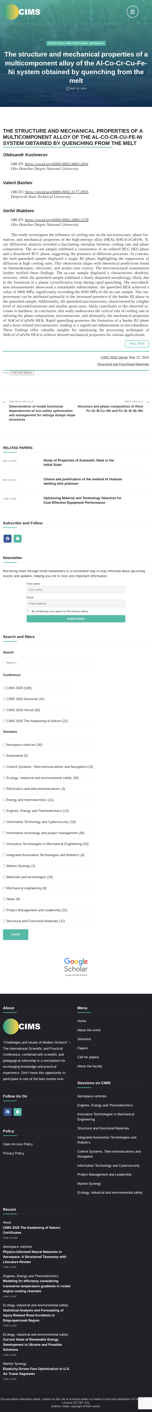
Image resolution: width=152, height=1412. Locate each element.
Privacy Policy (13, 1153)
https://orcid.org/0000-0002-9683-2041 (56, 164)
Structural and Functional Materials (76, 43)
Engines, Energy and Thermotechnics (105, 1105)
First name (33, 583)
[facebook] (7, 539)
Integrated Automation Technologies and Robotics (106, 1140)
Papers (82, 1048)
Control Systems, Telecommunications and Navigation (109, 1154)
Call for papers (88, 1057)
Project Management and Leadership (104, 1174)
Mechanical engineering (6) (26, 888)
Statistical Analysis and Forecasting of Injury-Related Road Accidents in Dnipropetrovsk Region (33, 1315)
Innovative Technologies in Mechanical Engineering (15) (47, 844)
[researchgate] (18, 539)
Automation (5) (17, 756)
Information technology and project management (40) (45, 833)
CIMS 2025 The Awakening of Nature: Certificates (32, 1230)
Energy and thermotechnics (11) (30, 800)
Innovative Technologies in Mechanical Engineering (105, 1116)
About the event (89, 1030)
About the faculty (89, 1066)
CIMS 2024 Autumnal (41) (25, 699)
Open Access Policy (18, 1144)
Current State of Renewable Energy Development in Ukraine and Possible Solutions (32, 1345)
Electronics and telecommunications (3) (35, 789)
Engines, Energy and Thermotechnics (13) (37, 811)
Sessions (84, 1039)
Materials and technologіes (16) (29, 877)
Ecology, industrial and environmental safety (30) (42, 778)
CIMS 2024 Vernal (114, 357)
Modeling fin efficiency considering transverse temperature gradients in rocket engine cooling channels (36, 1286)
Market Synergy (89, 1184)
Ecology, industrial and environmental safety (110, 1192)
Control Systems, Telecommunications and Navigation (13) (49, 767)
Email (30, 597)
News (7, 1222)
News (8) (13, 899)
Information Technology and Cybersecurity (108, 1165)
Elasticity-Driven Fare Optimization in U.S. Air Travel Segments (36, 1371)
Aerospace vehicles (91, 1096)
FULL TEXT (137, 343)
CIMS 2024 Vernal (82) (23, 710)
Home (81, 1021)
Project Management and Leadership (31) (36, 910)
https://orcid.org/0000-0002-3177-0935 (56, 192)
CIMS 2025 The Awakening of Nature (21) (37, 721)
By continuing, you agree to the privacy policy (60, 611)
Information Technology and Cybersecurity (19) (41, 822)
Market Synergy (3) (20, 866)
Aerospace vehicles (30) (24, 745)
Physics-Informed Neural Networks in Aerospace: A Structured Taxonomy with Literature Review (34, 1257)
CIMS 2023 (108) (19, 688)
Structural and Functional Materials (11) (35, 921)
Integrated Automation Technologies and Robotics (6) (45, 855)
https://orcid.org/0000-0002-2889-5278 (56, 220)
